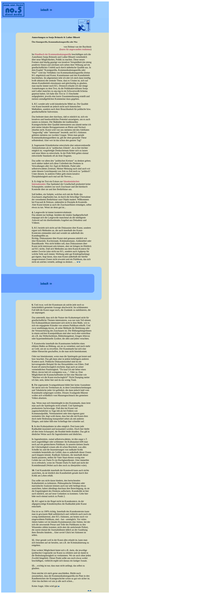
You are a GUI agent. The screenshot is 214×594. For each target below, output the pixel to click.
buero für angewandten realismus (75, 49)
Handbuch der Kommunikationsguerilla (53, 54)
